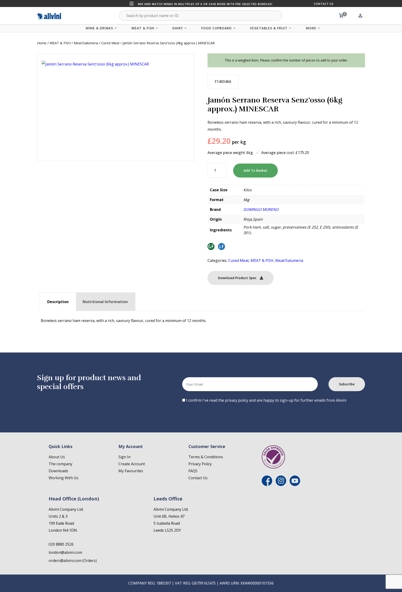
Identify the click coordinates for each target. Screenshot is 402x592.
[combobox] (200, 15)
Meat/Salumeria (86, 43)
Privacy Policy (200, 463)
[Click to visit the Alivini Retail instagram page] (281, 484)
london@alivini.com (65, 552)
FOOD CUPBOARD (216, 28)
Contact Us (324, 4)
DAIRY (177, 28)
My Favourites (130, 470)
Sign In (124, 456)
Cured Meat (110, 43)
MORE (311, 28)
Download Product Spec (237, 278)
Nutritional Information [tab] (105, 301)
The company (60, 463)
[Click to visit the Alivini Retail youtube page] (295, 484)
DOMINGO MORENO (260, 209)
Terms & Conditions (205, 456)
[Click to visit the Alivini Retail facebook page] (267, 484)
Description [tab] (58, 301)
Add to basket (255, 170)
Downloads (58, 470)
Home (42, 43)
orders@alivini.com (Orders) (73, 560)
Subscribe (347, 384)
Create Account (131, 463)
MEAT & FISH (142, 28)
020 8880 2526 (61, 544)
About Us (57, 456)
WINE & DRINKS (99, 28)
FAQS (193, 470)
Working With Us (63, 477)
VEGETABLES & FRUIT (269, 28)
